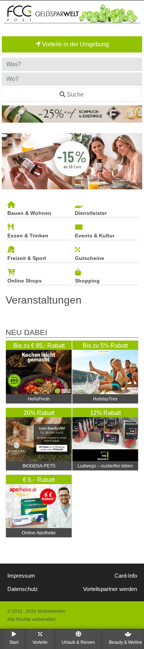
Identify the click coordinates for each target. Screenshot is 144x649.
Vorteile (40, 642)
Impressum (21, 576)
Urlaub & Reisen (78, 642)
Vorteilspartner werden (110, 589)
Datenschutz (22, 589)
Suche (75, 94)
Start (13, 642)
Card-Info (125, 576)
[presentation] (8, 161)
